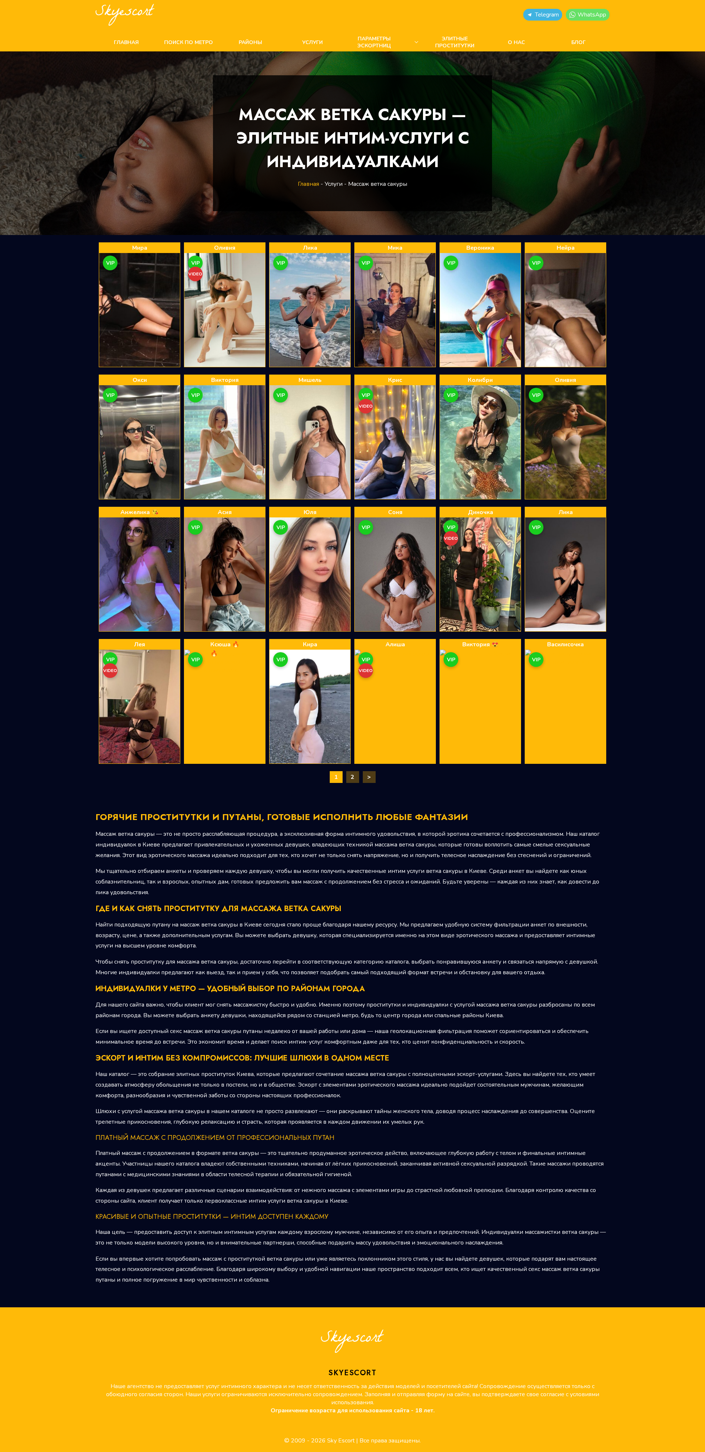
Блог (578, 42)
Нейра (566, 248)
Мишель (310, 380)
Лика (310, 248)
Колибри (480, 380)
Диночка (480, 512)
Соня (395, 512)
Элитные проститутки (454, 42)
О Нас (516, 42)
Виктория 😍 (480, 644)
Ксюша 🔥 (224, 644)
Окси (140, 380)
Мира (139, 248)
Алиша (395, 644)
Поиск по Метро (188, 42)
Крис (395, 380)
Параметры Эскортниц (374, 42)
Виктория (225, 380)
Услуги (312, 42)
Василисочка (565, 644)
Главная (126, 42)
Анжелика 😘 (139, 512)
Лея (139, 644)
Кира (310, 644)
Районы (250, 42)
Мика (395, 248)
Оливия (224, 248)
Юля (310, 512)
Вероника (480, 248)
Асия (225, 512)
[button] (542, 15)
